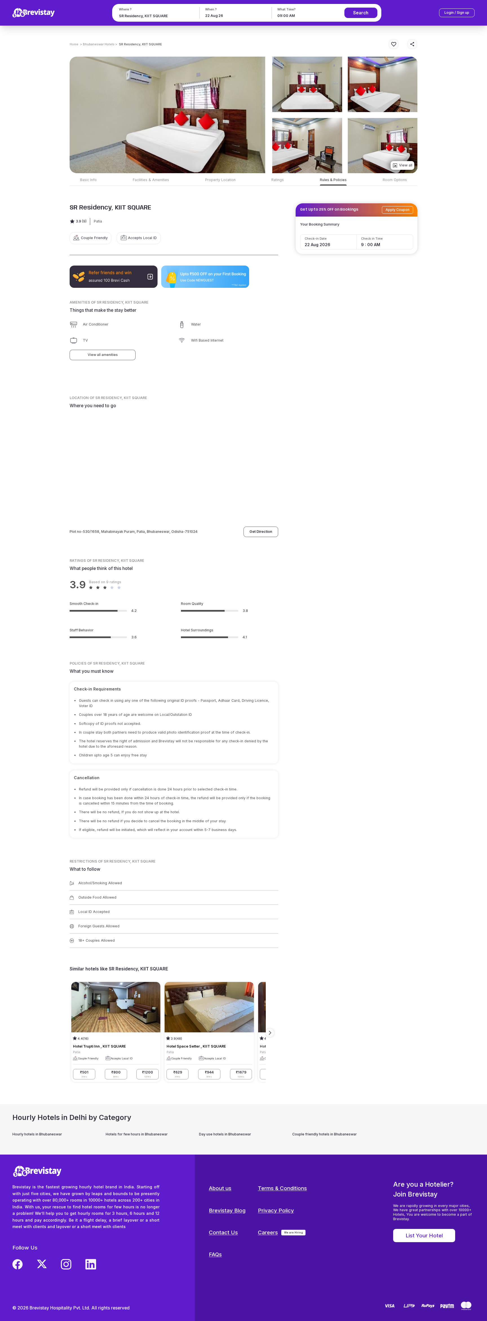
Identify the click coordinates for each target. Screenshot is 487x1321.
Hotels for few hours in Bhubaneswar (137, 1134)
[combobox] (155, 16)
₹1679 (241, 1074)
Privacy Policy (276, 1210)
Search (360, 12)
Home (74, 44)
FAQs (215, 1254)
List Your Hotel (424, 1235)
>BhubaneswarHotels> (98, 44)
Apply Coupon (397, 210)
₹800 (116, 1074)
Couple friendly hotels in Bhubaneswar (324, 1134)
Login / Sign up (456, 12)
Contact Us (223, 1232)
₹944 (209, 1074)
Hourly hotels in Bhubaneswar (37, 1134)
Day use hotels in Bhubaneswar (225, 1134)
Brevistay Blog (227, 1210)
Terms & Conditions (282, 1188)
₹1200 (147, 1074)
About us (220, 1188)
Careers (268, 1232)
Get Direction (260, 531)
